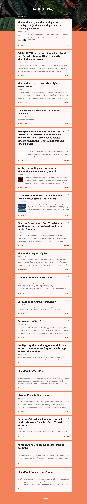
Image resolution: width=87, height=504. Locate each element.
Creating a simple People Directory (37, 301)
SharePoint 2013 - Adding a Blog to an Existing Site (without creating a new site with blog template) (40, 25)
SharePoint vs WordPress (31, 370)
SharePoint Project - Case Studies (36, 471)
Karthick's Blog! (43, 9)
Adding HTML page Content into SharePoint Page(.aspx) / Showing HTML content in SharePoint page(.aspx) (42, 56)
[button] (68, 22)
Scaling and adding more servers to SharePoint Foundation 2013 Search (37, 170)
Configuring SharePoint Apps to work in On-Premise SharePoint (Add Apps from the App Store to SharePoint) (42, 348)
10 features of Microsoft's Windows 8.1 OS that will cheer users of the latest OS (40, 197)
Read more (66, 45)
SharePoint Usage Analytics (32, 253)
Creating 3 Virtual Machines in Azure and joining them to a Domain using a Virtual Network (40, 422)
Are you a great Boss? (29, 321)
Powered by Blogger (44, 498)
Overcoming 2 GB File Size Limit (35, 277)
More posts (43, 494)
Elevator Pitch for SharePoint (34, 394)
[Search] (71, 3)
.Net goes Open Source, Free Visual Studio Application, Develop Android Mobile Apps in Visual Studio (41, 226)
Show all (67, 16)
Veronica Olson (46, 500)
